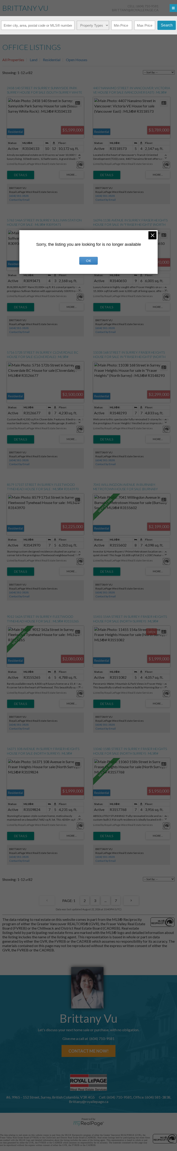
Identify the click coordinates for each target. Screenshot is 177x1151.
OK (88, 261)
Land (33, 59)
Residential (51, 59)
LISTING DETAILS (20, 175)
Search (167, 25)
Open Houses (76, 59)
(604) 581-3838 (19, 196)
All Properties (13, 59)
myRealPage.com (88, 1123)
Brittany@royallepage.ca (135, 10)
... (105, 900)
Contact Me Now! (88, 1051)
